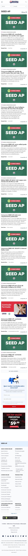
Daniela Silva (4, 262)
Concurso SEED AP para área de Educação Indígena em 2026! (12, 286)
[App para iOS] (8, 536)
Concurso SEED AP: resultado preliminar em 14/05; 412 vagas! (12, 35)
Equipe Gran (4, 48)
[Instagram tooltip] (15, 536)
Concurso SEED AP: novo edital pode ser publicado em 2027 (14, 145)
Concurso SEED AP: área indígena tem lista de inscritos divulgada (12, 107)
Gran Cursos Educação (9, 32)
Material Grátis (18, 479)
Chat (17, 453)
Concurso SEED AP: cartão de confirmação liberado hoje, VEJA (12, 72)
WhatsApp (18, 455)
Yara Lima (3, 227)
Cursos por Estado (5, 494)
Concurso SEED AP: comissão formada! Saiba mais (11, 319)
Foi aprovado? (20, 470)
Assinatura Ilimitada (6, 477)
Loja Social (3, 457)
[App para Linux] (5, 536)
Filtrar (24, 12)
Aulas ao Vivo (18, 481)
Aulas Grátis (18, 483)
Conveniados (4, 463)
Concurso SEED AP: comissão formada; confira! (11, 355)
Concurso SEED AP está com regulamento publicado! (11, 215)
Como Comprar (5, 455)
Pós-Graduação (5, 487)
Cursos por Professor (6, 496)
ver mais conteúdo (13, 371)
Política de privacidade (14, 527)
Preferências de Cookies (7, 470)
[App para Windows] (3, 536)
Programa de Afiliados (6, 466)
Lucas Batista (4, 367)
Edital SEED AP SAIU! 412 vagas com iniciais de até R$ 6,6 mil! (13, 180)
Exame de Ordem (5, 483)
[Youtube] (13, 536)
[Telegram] (26, 536)
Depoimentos (18, 477)
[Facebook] (21, 536)
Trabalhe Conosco (5, 468)
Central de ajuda (20, 451)
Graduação (3, 485)
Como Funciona (5, 453)
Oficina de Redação (5, 498)
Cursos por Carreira (6, 492)
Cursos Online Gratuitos (7, 501)
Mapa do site (14, 532)
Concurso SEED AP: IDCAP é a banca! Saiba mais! (14, 249)
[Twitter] (23, 536)
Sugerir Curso (18, 486)
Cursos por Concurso (6, 489)
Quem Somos (4, 451)
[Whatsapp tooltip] (18, 536)
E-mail (18, 457)
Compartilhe (23, 48)
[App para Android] (10, 536)
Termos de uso (14, 530)
